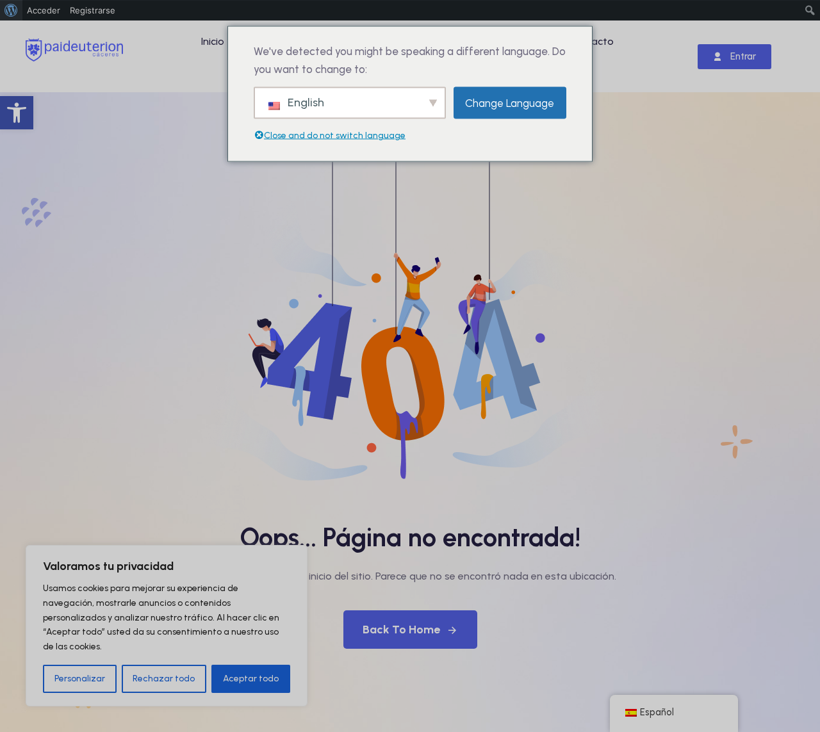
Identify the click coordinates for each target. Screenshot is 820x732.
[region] (167, 625)
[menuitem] (11, 10)
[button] (16, 112)
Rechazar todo (164, 678)
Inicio (212, 41)
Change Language (509, 102)
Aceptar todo (251, 678)
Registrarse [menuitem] (92, 10)
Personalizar (79, 678)
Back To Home (401, 629)
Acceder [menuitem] (43, 10)
